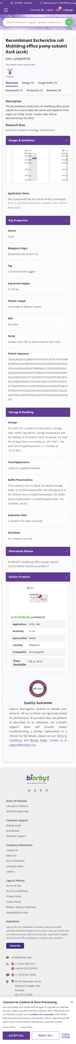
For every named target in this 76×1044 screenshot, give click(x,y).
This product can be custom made (20, 65)
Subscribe (15, 945)
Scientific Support (16, 836)
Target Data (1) (47, 82)
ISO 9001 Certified (21, 3)
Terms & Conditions (17, 891)
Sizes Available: (19, 662)
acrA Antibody (20, 617)
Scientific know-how (17, 811)
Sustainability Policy (17, 912)
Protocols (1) (35, 90)
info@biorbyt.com (21, 957)
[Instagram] (47, 790)
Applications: (20, 624)
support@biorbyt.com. (22, 745)
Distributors (13, 830)
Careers (10, 871)
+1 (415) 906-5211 (25, 963)
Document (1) (14, 90)
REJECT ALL (45, 1035)
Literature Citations (17, 806)
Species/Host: (20, 638)
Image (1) (28, 82)
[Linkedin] (29, 790)
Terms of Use (13, 885)
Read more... (15, 207)
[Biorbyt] (38, 779)
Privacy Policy (13, 896)
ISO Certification (15, 860)
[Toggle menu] (6, 10)
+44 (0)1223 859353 (26, 968)
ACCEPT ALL (16, 1035)
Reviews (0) (54, 90)
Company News (14, 866)
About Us (11, 855)
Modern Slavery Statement (21, 907)
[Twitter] (35, 790)
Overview (12, 82)
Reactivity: (18, 631)
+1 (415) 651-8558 (25, 974)
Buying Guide (38, 740)
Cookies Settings (66, 1035)
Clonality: (18, 645)
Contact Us (12, 850)
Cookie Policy (13, 901)
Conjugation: (20, 652)
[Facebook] (41, 790)
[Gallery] (38, 166)
